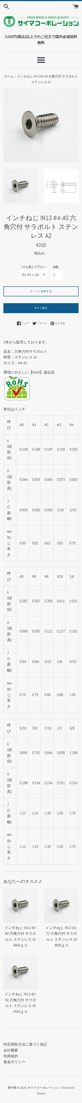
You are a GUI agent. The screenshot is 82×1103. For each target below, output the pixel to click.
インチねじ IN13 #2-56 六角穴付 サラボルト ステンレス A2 (20, 1000)
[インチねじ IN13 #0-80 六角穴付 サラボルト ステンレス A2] (20, 906)
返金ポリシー (14, 1061)
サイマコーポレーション (44, 1088)
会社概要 (10, 1050)
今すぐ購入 (41, 308)
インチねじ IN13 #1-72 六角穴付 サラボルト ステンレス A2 (61, 933)
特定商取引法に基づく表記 (25, 1044)
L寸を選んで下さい (33, 267)
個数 (56, 267)
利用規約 (10, 1056)
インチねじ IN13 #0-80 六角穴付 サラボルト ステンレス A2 (20, 933)
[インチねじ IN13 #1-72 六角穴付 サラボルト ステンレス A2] (61, 906)
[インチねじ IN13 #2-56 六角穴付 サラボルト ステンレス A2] (20, 972)
